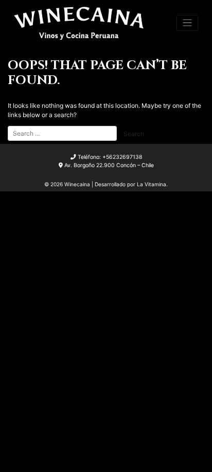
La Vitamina (151, 184)
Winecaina (77, 184)
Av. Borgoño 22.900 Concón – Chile (109, 165)
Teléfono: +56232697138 (110, 157)
